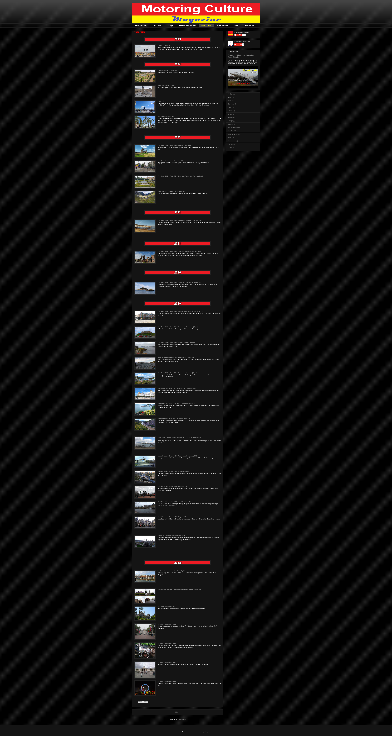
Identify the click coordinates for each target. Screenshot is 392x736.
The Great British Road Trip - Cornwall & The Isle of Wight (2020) (180, 282)
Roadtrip (230, 131)
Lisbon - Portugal (164, 45)
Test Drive (157, 25)
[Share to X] (143, 702)
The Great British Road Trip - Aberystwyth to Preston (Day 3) (176, 388)
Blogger (207, 732)
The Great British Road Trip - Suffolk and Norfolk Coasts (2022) (180, 220)
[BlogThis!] (141, 702)
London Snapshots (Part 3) (167, 662)
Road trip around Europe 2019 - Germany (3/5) (172, 486)
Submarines (232, 141)
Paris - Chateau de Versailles (167, 70)
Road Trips (206, 25)
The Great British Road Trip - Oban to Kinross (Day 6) (176, 342)
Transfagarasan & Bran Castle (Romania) (172, 191)
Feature (230, 117)
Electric (230, 111)
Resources (249, 25)
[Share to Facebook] (145, 702)
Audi (229, 97)
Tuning (230, 147)
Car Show (231, 104)
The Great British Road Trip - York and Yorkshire (174, 145)
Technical (231, 144)
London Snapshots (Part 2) (167, 643)
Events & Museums (187, 25)
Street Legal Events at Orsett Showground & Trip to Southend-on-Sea (179, 437)
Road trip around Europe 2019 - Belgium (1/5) (172, 517)
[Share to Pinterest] (147, 702)
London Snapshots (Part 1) (167, 624)
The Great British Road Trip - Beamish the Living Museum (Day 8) (180, 311)
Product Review (233, 127)
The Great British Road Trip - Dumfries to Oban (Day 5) (177, 357)
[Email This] (139, 702)
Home (177, 712)
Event (230, 114)
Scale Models (222, 25)
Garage (170, 25)
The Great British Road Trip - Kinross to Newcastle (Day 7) (178, 327)
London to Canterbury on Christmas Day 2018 (172, 571)
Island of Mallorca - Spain (166, 116)
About (236, 25)
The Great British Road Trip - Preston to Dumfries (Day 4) (177, 373)
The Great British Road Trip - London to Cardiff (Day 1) (175, 418)
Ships (229, 137)
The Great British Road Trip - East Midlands (173, 161)
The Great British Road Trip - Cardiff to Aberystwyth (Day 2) (176, 403)
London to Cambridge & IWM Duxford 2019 (171, 535)
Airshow (230, 94)
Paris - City (161, 101)
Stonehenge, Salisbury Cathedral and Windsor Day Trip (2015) (179, 589)
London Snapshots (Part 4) (167, 681)
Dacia (230, 107)
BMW (229, 101)
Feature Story (141, 25)
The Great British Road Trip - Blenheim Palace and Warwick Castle (180, 176)
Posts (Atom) (182, 719)
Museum (230, 124)
